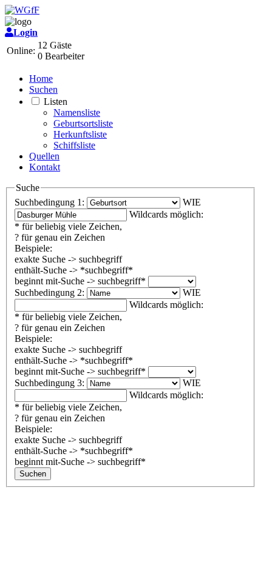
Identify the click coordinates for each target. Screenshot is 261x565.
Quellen (44, 156)
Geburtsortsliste (83, 123)
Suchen (43, 89)
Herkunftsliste (80, 134)
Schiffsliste (74, 145)
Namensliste (76, 112)
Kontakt (44, 167)
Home (41, 78)
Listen (55, 101)
